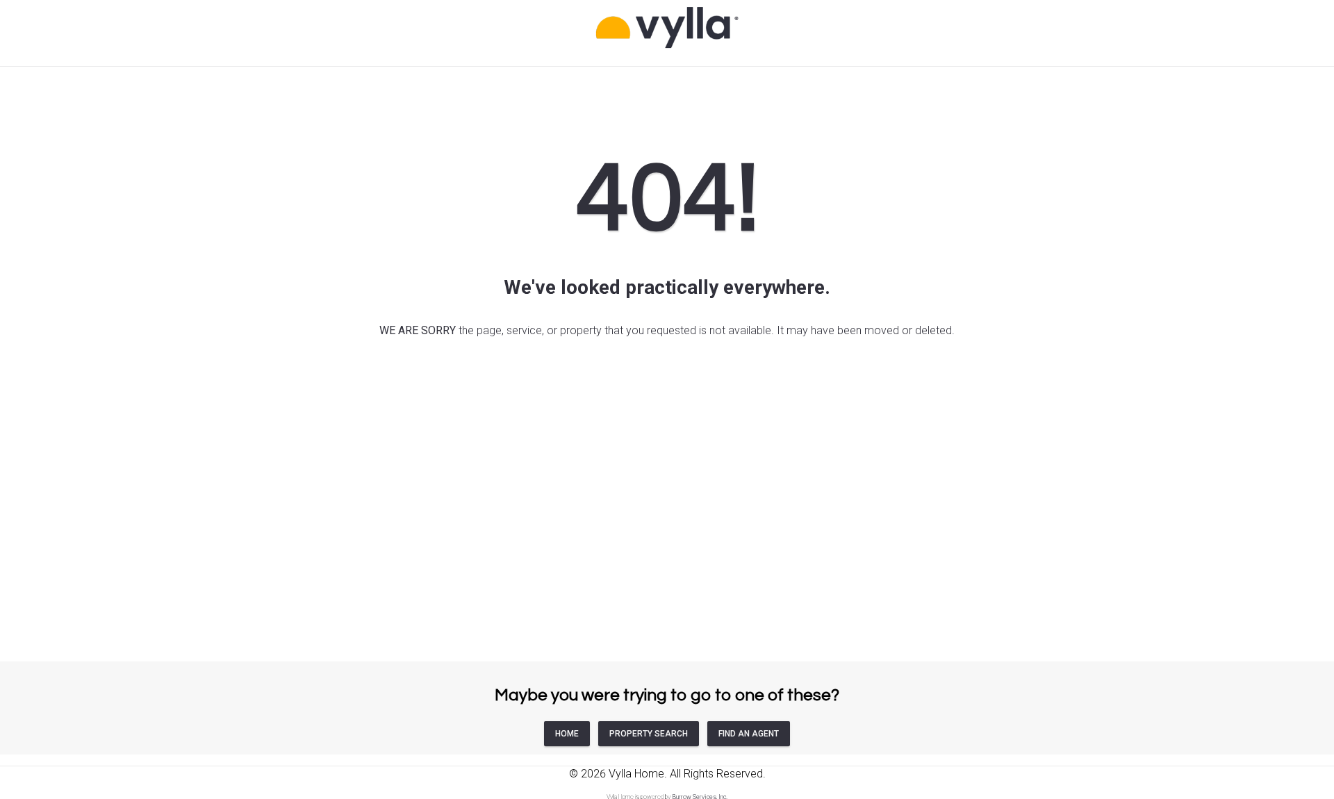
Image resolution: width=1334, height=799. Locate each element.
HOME (567, 734)
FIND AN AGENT (748, 734)
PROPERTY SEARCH (648, 734)
